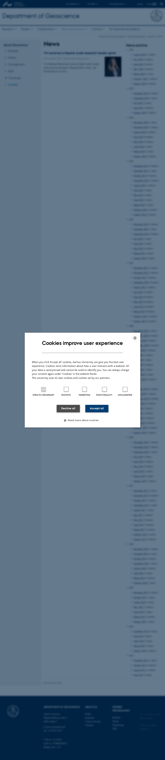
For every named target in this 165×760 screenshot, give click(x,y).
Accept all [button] (97, 408)
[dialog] (82, 380)
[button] (82, 420)
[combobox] (134, 338)
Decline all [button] (68, 408)
